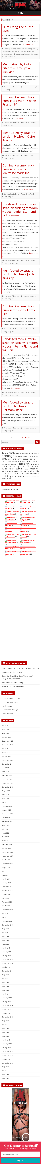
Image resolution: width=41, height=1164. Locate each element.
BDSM (16, 453)
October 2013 (6, 1013)
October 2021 (6, 860)
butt (33, 456)
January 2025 (6, 756)
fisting (7, 463)
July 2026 (5, 726)
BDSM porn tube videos (10, 702)
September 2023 (7, 787)
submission (18, 473)
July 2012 (5, 1071)
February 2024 (7, 775)
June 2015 (5, 936)
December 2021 (7, 852)
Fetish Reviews (7, 706)
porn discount (20, 471)
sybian (28, 473)
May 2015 (5, 940)
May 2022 (5, 833)
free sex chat (15, 464)
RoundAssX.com (7, 714)
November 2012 (7, 1055)
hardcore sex (32, 466)
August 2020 (6, 898)
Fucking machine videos (26, 51)
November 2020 (7, 890)
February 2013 (7, 1044)
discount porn (14, 459)
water (22, 476)
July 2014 (5, 979)
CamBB (37, 456)
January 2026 (6, 737)
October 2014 (6, 967)
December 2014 (7, 959)
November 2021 (7, 856)
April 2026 (5, 733)
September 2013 (7, 1017)
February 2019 (7, 921)
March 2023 (6, 802)
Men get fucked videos (12, 260)
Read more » (28, 44)
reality (36, 471)
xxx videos (7, 478)
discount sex (27, 459)
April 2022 (5, 837)
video (16, 263)
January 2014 (6, 1002)
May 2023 (5, 798)
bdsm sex (30, 453)
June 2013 (5, 1028)
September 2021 (7, 864)
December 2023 (7, 779)
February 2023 (7, 806)
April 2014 (5, 990)
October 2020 (6, 894)
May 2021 (5, 875)
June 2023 (5, 795)
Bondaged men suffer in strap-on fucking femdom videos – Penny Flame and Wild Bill (20, 344)
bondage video (27, 456)
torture (35, 473)
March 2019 (6, 917)
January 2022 (6, 848)
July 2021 (5, 871)
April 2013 (5, 1036)
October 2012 (6, 1059)
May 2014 (5, 986)
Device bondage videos (29, 49)
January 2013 (6, 1048)
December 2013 (7, 1005)
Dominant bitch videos (9, 51)
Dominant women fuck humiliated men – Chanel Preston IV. (19, 100)
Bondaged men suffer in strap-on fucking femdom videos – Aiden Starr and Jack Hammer (20, 209)
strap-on (11, 158)
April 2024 (5, 772)
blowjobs (37, 453)
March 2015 (6, 948)
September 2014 (7, 971)
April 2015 (5, 944)
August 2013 (6, 1021)
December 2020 (7, 887)
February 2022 (7, 844)
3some (5, 452)
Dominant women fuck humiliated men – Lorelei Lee (19, 310)
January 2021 (6, 883)
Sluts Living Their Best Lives (17, 29)
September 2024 (7, 764)
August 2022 (6, 825)
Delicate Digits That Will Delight (12, 672)
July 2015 (5, 933)
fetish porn (32, 461)
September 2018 (7, 925)
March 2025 (6, 752)
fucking (4, 57)
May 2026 (5, 729)
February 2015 (7, 952)
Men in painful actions (11, 87)
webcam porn (29, 476)
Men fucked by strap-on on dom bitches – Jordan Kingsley (19, 274)
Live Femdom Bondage (10, 710)
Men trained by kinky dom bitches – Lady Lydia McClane (20, 68)
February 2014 (7, 998)
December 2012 (7, 1051)
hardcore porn (18, 466)
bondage (27, 54)
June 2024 (5, 768)
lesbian (19, 468)
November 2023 (7, 783)
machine (34, 468)
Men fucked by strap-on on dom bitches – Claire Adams (18, 136)
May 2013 (5, 1032)
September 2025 (7, 745)
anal (11, 453)
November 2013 (7, 1009)
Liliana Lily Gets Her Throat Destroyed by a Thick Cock (20, 668)
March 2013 (6, 1040)
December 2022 (7, 814)
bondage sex (18, 456)
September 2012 (7, 1063)
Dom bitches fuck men (12, 123)
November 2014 (7, 963)
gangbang (34, 463)
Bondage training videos (12, 49)
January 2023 (6, 810)
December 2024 (7, 760)
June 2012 (5, 1074)
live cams (26, 469)
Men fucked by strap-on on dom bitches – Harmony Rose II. (18, 406)
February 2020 (7, 902)
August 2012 (6, 1067)
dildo (4, 458)
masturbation (8, 471)
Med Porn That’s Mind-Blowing (12, 683)
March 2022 (6, 841)
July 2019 (5, 913)
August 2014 (6, 975)
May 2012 (5, 1078)
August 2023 (6, 791)
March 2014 (6, 994)
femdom (34, 54)
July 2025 (5, 749)
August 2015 (6, 929)
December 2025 (7, 741)
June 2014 (5, 982)
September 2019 (7, 910)
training (7, 90)
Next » (27, 437)
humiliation (11, 57)
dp (34, 459)
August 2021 (6, 867)
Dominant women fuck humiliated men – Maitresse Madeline (18, 169)
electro (5, 461)
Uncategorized (7, 54)
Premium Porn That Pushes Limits (13, 686)
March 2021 (6, 879)
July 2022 (5, 829)
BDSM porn (20, 54)
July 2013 (5, 1025)
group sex (11, 125)
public (30, 470)
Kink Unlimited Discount (10, 489)
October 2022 (6, 818)
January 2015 (6, 956)
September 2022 (7, 821)
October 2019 (6, 906)
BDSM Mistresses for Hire (11, 698)
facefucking (14, 461)
